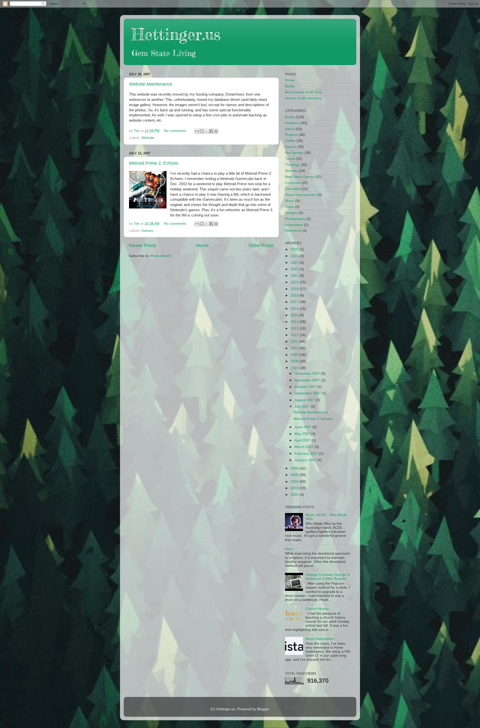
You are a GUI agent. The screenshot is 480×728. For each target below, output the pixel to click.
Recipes (291, 213)
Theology (292, 165)
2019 (295, 289)
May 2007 (302, 434)
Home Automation (320, 639)
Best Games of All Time (303, 92)
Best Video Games (299, 177)
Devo (289, 549)
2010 (295, 348)
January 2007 (305, 460)
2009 (295, 355)
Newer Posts (142, 245)
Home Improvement (300, 195)
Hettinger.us (175, 34)
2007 (295, 368)
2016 (295, 309)
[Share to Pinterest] (216, 131)
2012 (295, 335)
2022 (295, 269)
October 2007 (305, 387)
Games (147, 230)
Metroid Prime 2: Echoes (153, 163)
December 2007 (307, 373)
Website (148, 138)
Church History (317, 609)
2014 (295, 322)
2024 (295, 256)
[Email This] (197, 131)
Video (289, 207)
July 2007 (302, 406)
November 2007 (307, 380)
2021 (295, 276)
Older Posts (261, 245)
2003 (295, 488)
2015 (295, 315)
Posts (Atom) (160, 256)
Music (289, 201)
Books (290, 86)
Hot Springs (294, 153)
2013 (295, 328)
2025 (295, 249)
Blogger (263, 709)
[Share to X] (206, 131)
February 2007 (306, 453)
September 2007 (308, 393)
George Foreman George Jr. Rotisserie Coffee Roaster (328, 577)
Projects (291, 135)
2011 (294, 341)
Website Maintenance (150, 84)
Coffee (290, 141)
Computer (293, 183)
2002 (295, 495)
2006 (295, 468)
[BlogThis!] (201, 131)
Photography (295, 219)
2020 (295, 282)
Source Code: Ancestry (303, 98)
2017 (295, 302)
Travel (290, 159)
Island (289, 129)
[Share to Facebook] (211, 131)
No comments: (176, 131)
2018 (295, 295)
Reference (293, 230)
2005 (295, 475)
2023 (295, 263)
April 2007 (303, 440)
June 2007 (303, 427)
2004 (295, 481)
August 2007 (305, 400)
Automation (294, 225)
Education (293, 189)
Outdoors (292, 123)
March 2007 (304, 447)
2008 (295, 361)
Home (202, 245)
